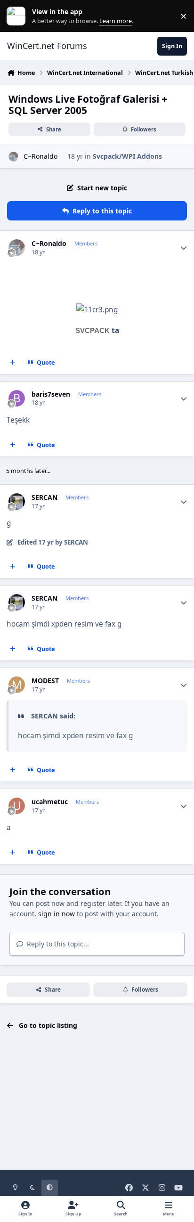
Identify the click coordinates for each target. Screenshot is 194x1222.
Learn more (18, 16)
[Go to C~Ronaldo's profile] (13, 157)
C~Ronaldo (40, 156)
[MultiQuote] (13, 362)
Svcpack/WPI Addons (127, 156)
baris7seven (51, 394)
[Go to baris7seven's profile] (16, 398)
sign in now (56, 913)
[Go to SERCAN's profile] (16, 501)
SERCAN (44, 497)
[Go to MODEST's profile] (16, 684)
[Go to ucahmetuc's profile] (16, 806)
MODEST (45, 680)
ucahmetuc (50, 802)
